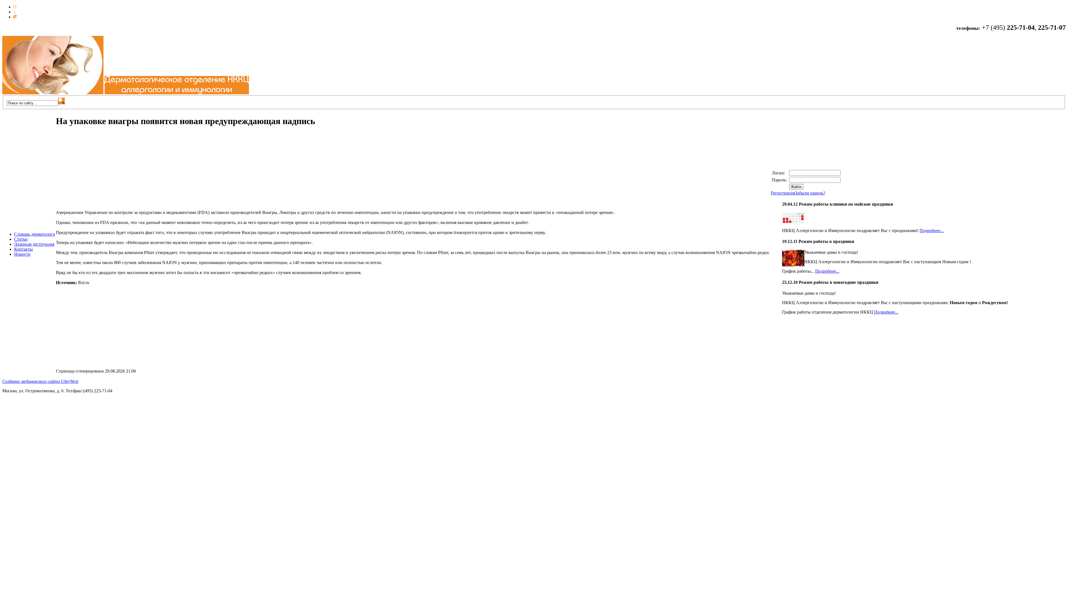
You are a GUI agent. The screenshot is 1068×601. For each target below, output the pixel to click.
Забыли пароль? (810, 193)
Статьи (21, 239)
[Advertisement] (102, 171)
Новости (22, 254)
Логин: (779, 173)
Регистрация (783, 193)
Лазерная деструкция (34, 244)
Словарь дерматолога (34, 234)
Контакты (23, 249)
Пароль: (780, 180)
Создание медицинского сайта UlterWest (40, 381)
